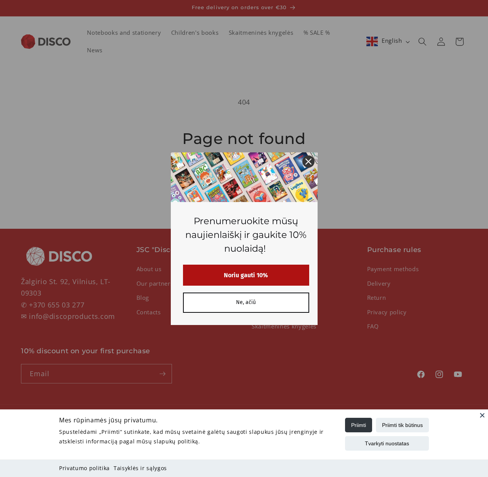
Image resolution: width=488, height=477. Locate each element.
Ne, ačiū (246, 302)
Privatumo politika (84, 468)
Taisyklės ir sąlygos (140, 468)
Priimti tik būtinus (402, 425)
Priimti (358, 425)
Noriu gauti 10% (246, 275)
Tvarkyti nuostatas (387, 443)
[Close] (482, 415)
